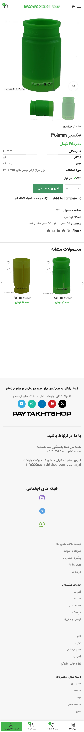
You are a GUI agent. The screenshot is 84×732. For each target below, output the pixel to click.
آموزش (77, 592)
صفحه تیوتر (74, 704)
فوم (79, 697)
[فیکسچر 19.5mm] (62, 276)
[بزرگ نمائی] (73, 86)
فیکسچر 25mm (22, 298)
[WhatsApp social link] (53, 231)
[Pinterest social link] (63, 231)
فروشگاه (76, 612)
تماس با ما (75, 564)
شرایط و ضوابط (72, 551)
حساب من (75, 605)
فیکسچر (67, 127)
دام (79, 636)
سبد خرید (75, 598)
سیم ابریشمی (73, 649)
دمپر (78, 711)
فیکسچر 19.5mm (62, 298)
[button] (77, 55)
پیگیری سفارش (72, 558)
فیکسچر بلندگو (62, 223)
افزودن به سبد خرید (48, 188)
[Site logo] (42, 6)
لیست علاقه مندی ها (68, 544)
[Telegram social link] (48, 231)
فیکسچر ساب (43, 223)
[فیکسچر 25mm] (22, 276)
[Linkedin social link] (58, 231)
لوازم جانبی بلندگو (71, 663)
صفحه (77, 690)
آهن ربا (77, 656)
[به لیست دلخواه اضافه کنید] (48, 262)
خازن (78, 643)
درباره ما (76, 572)
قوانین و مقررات (72, 619)
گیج (31, 223)
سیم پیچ (76, 683)
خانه (78, 127)
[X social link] (69, 231)
